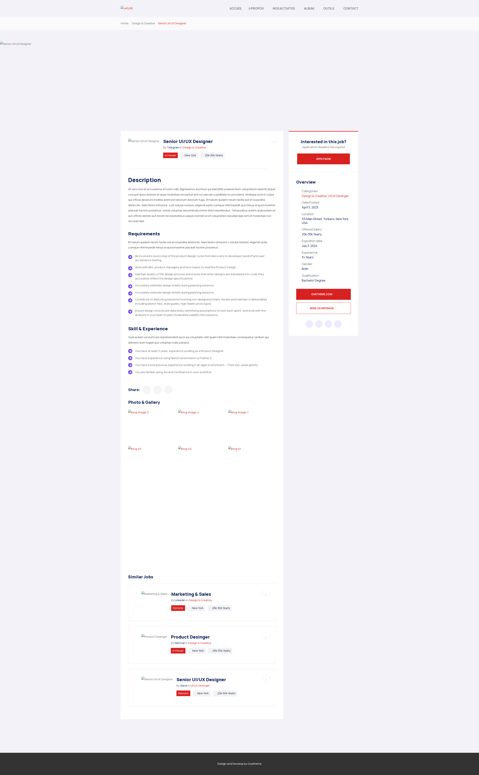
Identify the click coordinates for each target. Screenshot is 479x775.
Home (125, 23)
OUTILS (328, 8)
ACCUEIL (236, 8)
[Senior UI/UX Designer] (146, 389)
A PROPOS (256, 8)
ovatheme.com (322, 294)
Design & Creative (143, 23)
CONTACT (350, 8)
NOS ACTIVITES (284, 8)
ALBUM (309, 8)
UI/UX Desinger (200, 686)
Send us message (322, 308)
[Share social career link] (309, 324)
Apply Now (323, 159)
